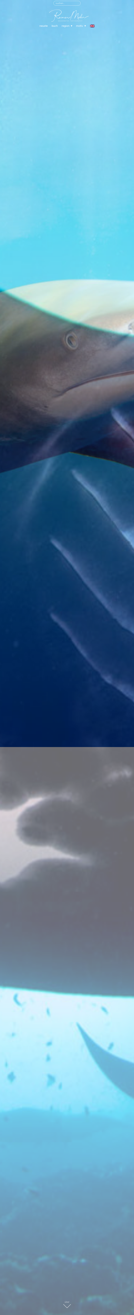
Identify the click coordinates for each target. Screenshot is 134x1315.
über (67, 1302)
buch (55, 26)
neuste (43, 26)
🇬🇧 (92, 26)
